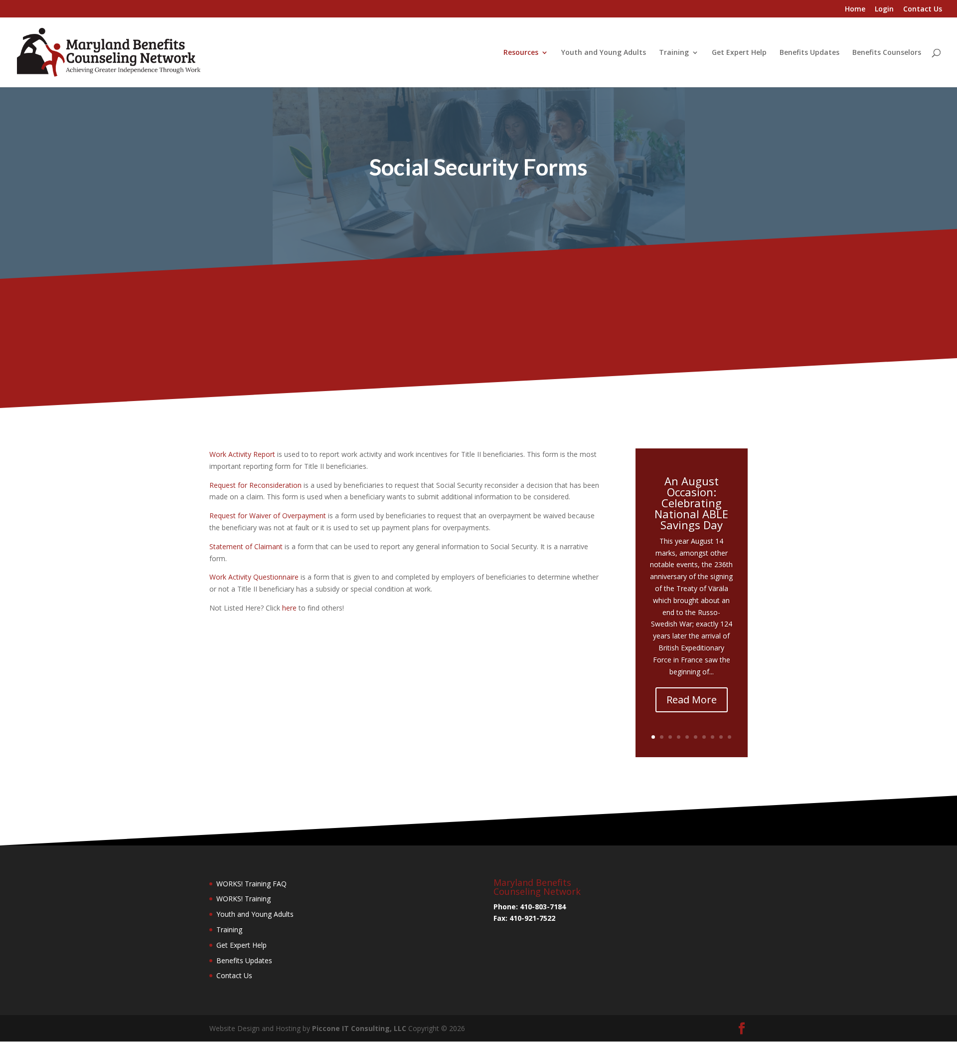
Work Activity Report (242, 454)
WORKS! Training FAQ (251, 883)
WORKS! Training (243, 898)
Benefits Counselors (886, 53)
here (290, 608)
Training (674, 53)
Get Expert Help (739, 53)
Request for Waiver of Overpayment (267, 515)
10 (729, 737)
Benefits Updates (809, 53)
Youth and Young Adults (603, 53)
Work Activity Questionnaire (254, 577)
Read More (691, 699)
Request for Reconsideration (255, 485)
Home (855, 9)
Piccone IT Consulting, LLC (360, 1028)
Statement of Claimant (246, 546)
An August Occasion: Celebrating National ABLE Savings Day (691, 502)
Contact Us (922, 9)
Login (884, 9)
